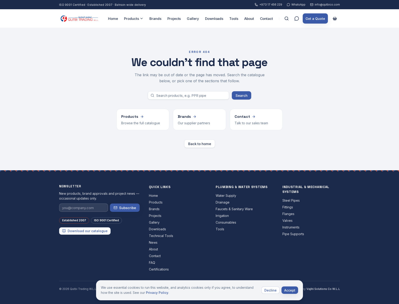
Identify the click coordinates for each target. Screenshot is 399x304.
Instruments (290, 227)
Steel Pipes (291, 200)
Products (131, 18)
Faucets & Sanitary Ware (234, 209)
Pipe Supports (293, 234)
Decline (270, 290)
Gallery (193, 18)
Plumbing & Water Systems (242, 187)
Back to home (199, 144)
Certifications (159, 269)
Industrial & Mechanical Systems (305, 189)
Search (242, 95)
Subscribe (127, 208)
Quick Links (160, 187)
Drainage (223, 202)
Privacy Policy (157, 293)
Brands (155, 18)
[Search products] (286, 18)
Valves (287, 220)
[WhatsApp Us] (297, 18)
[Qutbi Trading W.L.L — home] (79, 18)
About (249, 18)
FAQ (152, 262)
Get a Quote (315, 19)
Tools (233, 18)
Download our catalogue (88, 231)
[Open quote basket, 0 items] (335, 18)
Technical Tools (161, 236)
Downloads (214, 18)
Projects (174, 18)
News (153, 242)
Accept (289, 290)
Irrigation (222, 216)
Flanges (288, 214)
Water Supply (226, 196)
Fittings (287, 207)
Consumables (226, 222)
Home (113, 18)
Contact (266, 18)
